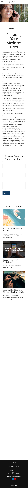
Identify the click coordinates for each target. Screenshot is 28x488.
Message (5, 180)
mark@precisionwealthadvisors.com (14, 476)
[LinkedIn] (13, 479)
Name (4, 162)
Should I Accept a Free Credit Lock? (11, 261)
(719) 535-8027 (15, 465)
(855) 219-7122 (16, 467)
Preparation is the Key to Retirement (12, 229)
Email (4, 171)
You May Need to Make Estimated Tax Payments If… (13, 291)
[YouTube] (15, 479)
